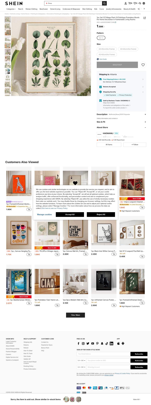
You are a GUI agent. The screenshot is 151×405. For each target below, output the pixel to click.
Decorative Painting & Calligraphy (58, 14)
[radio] (101, 38)
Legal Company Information (11, 342)
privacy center (108, 375)
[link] (130, 3)
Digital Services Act (12, 357)
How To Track (28, 353)
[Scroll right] (144, 9)
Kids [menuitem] (95, 9)
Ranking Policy (28, 366)
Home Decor (25, 14)
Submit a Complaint (12, 360)
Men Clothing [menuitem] (87, 9)
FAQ (42, 351)
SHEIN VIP (27, 359)
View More (75, 315)
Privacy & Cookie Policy (122, 373)
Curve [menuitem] (102, 9)
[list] (95, 343)
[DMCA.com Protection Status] (84, 392)
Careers (8, 354)
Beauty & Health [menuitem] (129, 9)
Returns (26, 345)
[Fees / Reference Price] (104, 27)
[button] (139, 3)
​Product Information (30, 369)
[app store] (118, 344)
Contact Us (44, 342)
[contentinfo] (112, 387)
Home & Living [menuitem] (55, 9)
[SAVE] (143, 65)
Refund (26, 348)
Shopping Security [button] (109, 92)
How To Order (28, 351)
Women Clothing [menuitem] (31, 9)
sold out (117, 65)
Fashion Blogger (11, 351)
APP (118, 339)
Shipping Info (28, 342)
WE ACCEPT (81, 384)
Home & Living (15, 14)
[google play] (123, 344)
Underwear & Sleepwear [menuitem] (71, 9)
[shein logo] (13, 3)
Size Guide (27, 356)
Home (7, 14)
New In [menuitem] (20, 9)
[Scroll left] (141, 9)
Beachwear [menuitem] (44, 9)
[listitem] (18, 189)
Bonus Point (45, 348)
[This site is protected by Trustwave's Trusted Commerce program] (78, 392)
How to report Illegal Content (30, 362)
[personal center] (125, 3)
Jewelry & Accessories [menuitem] (113, 9)
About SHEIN (10, 346)
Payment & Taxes (46, 345)
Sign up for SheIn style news (88, 350)
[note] (132, 198)
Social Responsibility (12, 349)
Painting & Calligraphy (38, 14)
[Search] (104, 3)
